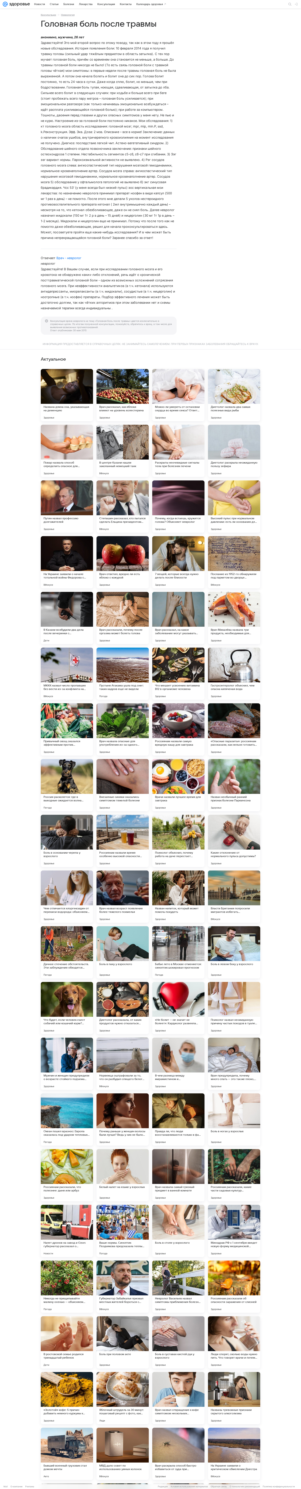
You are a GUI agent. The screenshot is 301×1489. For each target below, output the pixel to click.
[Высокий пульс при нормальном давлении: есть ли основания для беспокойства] (234, 506)
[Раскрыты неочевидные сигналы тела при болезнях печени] (178, 451)
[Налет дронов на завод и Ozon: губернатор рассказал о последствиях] (67, 1231)
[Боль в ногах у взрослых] (234, 1119)
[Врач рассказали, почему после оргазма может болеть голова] (123, 618)
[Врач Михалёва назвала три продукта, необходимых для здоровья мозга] (234, 618)
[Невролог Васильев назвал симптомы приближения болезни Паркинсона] (178, 1287)
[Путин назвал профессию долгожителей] (67, 506)
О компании (16, 1486)
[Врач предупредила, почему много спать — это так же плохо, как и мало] (234, 1064)
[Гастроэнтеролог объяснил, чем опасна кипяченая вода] (234, 674)
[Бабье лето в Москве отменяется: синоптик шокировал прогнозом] (178, 952)
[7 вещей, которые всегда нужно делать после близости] (178, 562)
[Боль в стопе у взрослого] (178, 1231)
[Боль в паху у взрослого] (123, 952)
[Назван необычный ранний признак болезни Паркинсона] (234, 785)
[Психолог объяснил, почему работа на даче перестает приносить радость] (178, 841)
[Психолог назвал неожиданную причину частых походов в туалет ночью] (234, 1008)
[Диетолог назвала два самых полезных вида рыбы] (234, 395)
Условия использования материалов (189, 1486)
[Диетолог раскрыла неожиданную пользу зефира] (234, 451)
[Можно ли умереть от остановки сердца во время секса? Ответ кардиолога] (178, 395)
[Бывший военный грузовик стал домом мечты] (67, 1454)
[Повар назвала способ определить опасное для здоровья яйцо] (67, 451)
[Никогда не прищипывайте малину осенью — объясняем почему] (67, 1287)
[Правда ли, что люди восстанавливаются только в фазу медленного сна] (178, 1119)
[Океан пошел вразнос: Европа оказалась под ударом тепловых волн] (67, 1119)
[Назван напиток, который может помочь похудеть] (178, 896)
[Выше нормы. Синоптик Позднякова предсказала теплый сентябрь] (123, 1231)
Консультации (48, 14)
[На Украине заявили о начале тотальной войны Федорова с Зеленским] (67, 562)
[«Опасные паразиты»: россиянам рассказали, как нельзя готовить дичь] (234, 729)
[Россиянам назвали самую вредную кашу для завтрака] (178, 729)
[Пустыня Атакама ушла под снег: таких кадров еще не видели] (123, 674)
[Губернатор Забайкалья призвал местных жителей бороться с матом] (123, 1287)
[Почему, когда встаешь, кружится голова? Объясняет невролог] (178, 506)
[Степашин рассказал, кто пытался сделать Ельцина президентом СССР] (123, 506)
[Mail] (5, 4)
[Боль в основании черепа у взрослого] (67, 841)
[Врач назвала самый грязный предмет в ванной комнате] (178, 1175)
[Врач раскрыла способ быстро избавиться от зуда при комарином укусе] (178, 1454)
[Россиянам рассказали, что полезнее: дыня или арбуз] (67, 1175)
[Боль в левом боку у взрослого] (234, 952)
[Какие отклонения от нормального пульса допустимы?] (234, 841)
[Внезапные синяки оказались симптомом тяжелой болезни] (123, 785)
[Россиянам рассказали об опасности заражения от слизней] (234, 1287)
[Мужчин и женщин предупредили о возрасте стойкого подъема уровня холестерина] (67, 1064)
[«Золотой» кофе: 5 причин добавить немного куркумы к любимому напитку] (67, 1398)
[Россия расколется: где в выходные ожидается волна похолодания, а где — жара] (67, 785)
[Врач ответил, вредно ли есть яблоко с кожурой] (123, 562)
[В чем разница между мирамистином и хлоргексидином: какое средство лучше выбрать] (178, 1064)
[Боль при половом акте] (123, 1342)
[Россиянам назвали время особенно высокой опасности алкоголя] (123, 841)
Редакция (163, 1486)
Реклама (29, 1486)
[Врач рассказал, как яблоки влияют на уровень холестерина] (123, 395)
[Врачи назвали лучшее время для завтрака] (178, 785)
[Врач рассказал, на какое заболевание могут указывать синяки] (178, 618)
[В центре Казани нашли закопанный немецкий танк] (123, 451)
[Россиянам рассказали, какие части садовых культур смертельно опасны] (234, 1175)
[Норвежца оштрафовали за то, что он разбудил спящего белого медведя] (123, 1064)
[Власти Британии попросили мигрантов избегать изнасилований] (234, 896)
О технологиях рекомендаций (245, 1486)
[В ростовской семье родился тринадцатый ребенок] (67, 1342)
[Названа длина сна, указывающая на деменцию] (67, 395)
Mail (5, 1486)
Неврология (68, 14)
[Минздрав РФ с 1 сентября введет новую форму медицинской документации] (234, 1231)
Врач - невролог (69, 258)
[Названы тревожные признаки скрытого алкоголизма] (234, 1398)
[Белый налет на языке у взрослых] (123, 1175)
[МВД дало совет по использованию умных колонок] (123, 1454)
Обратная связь (219, 1486)
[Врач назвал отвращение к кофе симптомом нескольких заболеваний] (178, 1398)
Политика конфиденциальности (279, 1486)
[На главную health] (19, 4)
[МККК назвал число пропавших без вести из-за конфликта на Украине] (67, 674)
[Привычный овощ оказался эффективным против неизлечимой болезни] (67, 729)
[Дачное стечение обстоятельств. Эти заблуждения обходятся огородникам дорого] (67, 952)
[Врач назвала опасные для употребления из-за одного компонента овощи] (123, 729)
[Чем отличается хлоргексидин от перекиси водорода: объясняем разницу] (67, 896)
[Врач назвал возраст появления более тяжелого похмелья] (123, 896)
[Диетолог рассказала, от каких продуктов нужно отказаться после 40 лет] (123, 1008)
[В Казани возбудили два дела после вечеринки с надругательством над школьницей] (67, 618)
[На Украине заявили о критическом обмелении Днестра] (234, 1454)
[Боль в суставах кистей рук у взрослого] (178, 1342)
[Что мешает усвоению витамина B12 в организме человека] (178, 674)
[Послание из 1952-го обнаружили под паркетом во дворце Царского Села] (234, 562)
